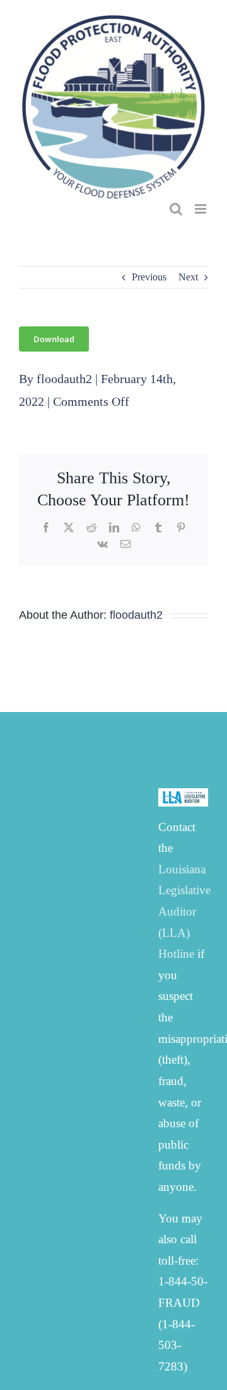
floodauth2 (64, 379)
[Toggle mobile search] (176, 208)
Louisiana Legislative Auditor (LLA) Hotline (184, 911)
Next (188, 277)
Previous (149, 277)
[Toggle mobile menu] (201, 208)
